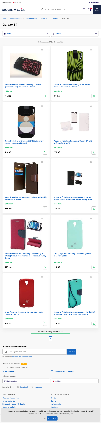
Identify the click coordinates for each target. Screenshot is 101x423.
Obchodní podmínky (10, 398)
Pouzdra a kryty (31, 18)
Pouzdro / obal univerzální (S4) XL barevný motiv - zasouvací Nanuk (24, 142)
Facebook (24, 387)
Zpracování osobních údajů (13, 404)
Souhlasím (52, 418)
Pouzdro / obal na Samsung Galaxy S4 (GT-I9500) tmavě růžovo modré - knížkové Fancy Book (25, 255)
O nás (53, 398)
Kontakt (54, 407)
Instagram (39, 387)
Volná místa (56, 404)
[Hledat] (42, 9)
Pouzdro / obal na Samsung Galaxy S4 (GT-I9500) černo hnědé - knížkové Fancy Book (73, 198)
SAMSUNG (44, 18)
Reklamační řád (8, 401)
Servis (53, 401)
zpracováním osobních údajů (22, 356)
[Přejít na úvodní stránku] (13, 9)
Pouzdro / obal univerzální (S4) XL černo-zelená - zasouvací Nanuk (72, 85)
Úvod (4, 18)
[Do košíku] (45, 96)
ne (44, 418)
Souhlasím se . (17, 356)
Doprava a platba (9, 407)
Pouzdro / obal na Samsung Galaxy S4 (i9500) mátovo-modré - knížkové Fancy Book (74, 313)
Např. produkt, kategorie (55, 9)
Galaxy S (55, 18)
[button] (97, 9)
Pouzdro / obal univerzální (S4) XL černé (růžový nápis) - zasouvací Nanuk (23, 85)
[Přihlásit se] (84, 9)
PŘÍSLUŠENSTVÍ (16, 18)
